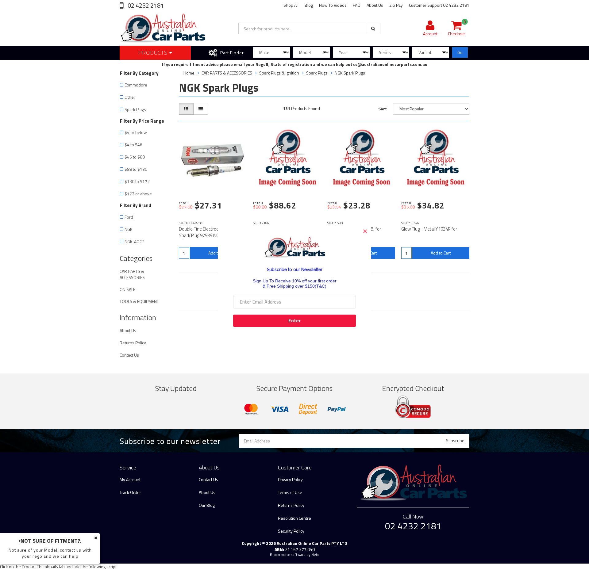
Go (460, 52)
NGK (129, 229)
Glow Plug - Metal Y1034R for (429, 228)
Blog (309, 5)
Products (153, 52)
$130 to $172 (137, 181)
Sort (382, 108)
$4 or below (136, 132)
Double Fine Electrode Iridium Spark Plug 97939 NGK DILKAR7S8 (211, 232)
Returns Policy (133, 342)
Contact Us (129, 355)
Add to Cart (441, 253)
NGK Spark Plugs (350, 73)
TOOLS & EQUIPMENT (139, 301)
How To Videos (333, 5)
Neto (315, 554)
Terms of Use (290, 492)
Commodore (136, 85)
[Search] (373, 28)
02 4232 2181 (145, 5)
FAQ (356, 5)
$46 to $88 (135, 157)
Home (188, 73)
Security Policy (291, 531)
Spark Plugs (135, 109)
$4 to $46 (133, 144)
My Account (130, 479)
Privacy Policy (290, 479)
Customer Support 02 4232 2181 (439, 5)
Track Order (130, 492)
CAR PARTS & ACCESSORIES (132, 274)
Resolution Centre (294, 518)
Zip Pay (396, 5)
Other (130, 97)
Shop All (290, 5)
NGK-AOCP (134, 241)
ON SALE (127, 289)
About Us (375, 5)
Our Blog (207, 505)
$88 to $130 (136, 169)
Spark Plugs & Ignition (279, 73)
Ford (130, 217)
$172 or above (138, 193)
